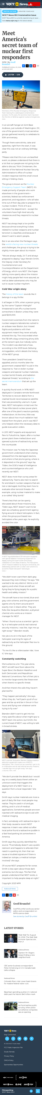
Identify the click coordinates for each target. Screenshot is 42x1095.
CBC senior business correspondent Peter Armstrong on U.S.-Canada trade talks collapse (19, 968)
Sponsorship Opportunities (13, 1065)
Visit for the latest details (17, 21)
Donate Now (26, 4)
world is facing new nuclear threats (22, 244)
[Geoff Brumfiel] (6, 907)
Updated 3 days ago (26, 11)
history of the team (15, 294)
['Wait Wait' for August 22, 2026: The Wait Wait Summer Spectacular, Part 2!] (10, 938)
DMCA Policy (8, 1060)
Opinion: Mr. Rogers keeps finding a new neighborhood (26, 955)
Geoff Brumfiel (8, 63)
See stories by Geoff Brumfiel (25, 916)
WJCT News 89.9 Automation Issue (19, 15)
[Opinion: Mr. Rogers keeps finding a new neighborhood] (10, 953)
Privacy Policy (9, 1056)
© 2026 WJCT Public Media (12, 1043)
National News (10, 889)
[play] (31, 1091)
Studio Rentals (9, 1052)
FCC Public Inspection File (13, 1047)
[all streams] (38, 1091)
